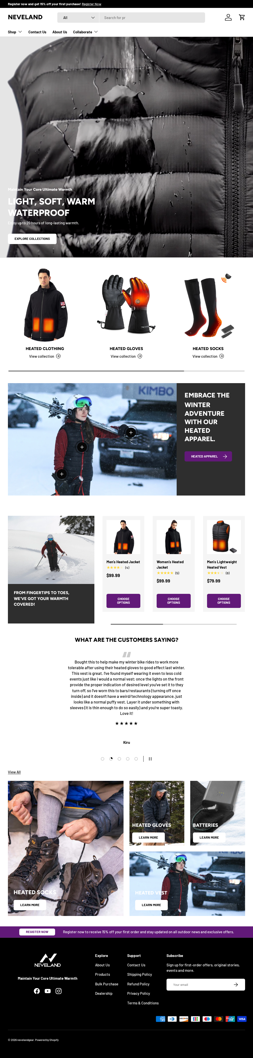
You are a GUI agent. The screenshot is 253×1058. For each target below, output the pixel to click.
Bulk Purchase (106, 984)
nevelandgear (25, 1039)
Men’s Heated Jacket (123, 562)
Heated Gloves (126, 348)
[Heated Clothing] (45, 305)
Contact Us (37, 32)
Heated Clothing (45, 348)
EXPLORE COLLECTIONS (32, 239)
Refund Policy (138, 984)
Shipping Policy (139, 974)
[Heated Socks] (208, 305)
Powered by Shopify (47, 1039)
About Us (59, 32)
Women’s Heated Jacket (170, 565)
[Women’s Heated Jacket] (173, 537)
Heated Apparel (204, 456)
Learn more (30, 905)
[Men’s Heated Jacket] (123, 537)
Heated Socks (208, 348)
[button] (242, 17)
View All (14, 772)
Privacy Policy (138, 993)
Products (102, 974)
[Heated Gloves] (126, 305)
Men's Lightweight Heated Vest (222, 565)
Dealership (103, 993)
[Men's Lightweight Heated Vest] (224, 537)
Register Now (37, 932)
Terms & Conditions (143, 1003)
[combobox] (131, 17)
